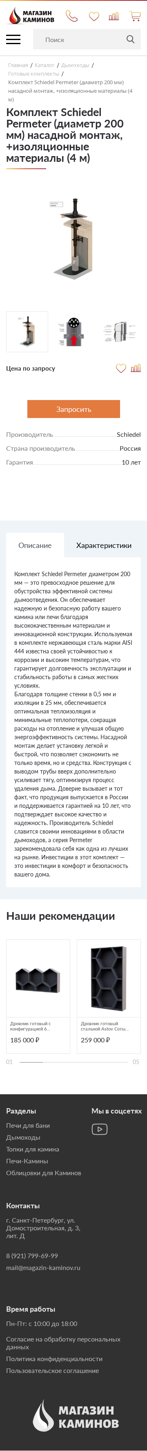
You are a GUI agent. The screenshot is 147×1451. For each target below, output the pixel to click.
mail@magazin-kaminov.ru (43, 1267)
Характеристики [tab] (103, 545)
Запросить (73, 409)
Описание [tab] (35, 545)
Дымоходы (23, 1137)
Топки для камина (32, 1149)
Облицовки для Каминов (43, 1172)
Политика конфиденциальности (54, 1358)
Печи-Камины (27, 1161)
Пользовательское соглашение (52, 1370)
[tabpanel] (73, 728)
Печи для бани (28, 1125)
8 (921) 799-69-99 (32, 1255)
